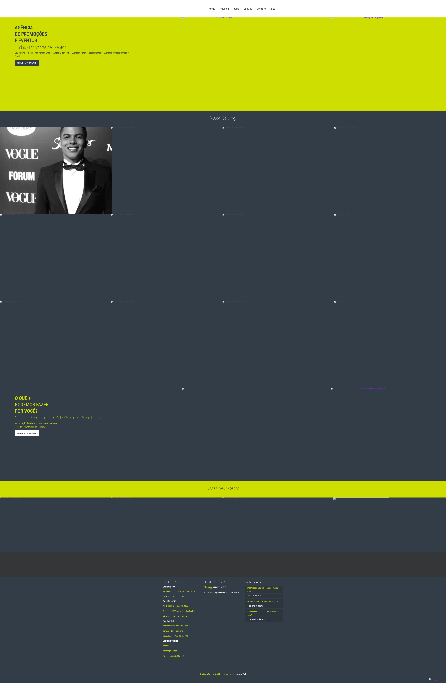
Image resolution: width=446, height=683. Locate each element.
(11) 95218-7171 (220, 587)
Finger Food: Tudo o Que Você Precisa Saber (262, 590)
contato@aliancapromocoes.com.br (224, 592)
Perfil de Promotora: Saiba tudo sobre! (262, 601)
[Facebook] (220, 679)
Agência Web (240, 674)
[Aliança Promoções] (178, 8)
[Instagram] (226, 679)
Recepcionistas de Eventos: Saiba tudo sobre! (262, 613)
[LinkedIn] (223, 679)
